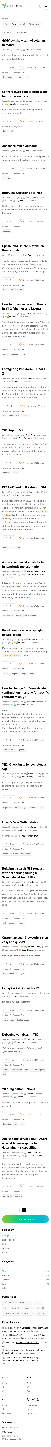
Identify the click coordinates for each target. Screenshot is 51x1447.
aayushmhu (30, 197)
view (16, 1124)
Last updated (8, 1240)
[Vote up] (6, 67)
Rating (5, 1244)
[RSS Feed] (38, 1399)
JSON (12, 131)
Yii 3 (6, 24)
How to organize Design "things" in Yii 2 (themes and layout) (24, 306)
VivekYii (30, 1093)
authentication (11, 1313)
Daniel (30, 255)
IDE (4, 415)
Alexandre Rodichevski (36, 571)
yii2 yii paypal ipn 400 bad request (16, 1020)
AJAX (38, 1302)
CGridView (25, 1302)
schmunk (33, 639)
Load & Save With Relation (20, 822)
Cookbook (6, 1413)
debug (5, 1070)
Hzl (16, 807)
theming (14, 354)
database (41, 1313)
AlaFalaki (30, 701)
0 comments (36, 49)
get (4, 923)
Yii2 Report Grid (13, 430)
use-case (24, 354)
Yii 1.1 (22, 24)
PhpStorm (26, 415)
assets (5, 673)
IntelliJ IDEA (14, 415)
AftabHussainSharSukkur (16, 1335)
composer (15, 673)
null (4, 547)
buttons (19, 289)
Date (4, 1235)
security (27, 1313)
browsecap (7, 1196)
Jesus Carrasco (11, 1350)
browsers (18, 1196)
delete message (9, 750)
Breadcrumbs (8, 289)
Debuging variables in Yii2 (20, 1034)
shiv (27, 49)
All (3, 1267)
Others (25, 1288)
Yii (5, 1308)
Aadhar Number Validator (19, 146)
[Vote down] (13, 67)
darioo (29, 993)
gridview (19, 77)
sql (42, 807)
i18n (40, 1308)
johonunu (31, 1039)
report (15, 472)
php (26, 1070)
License (30, 1409)
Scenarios (12, 923)
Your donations (12, 1427)
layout (5, 354)
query (23, 807)
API (3, 1387)
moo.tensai (31, 827)
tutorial (17, 1308)
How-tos (25, 1275)
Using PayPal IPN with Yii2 (20, 988)
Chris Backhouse (32, 435)
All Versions (34, 24)
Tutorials (25, 1279)
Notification (13, 973)
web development (38, 1070)
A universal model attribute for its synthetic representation (23, 564)
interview (6, 231)
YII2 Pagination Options (18, 1089)
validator (6, 178)
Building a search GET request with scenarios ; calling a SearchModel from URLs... (23, 872)
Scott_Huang (34, 773)
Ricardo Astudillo (13, 1357)
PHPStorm (7, 394)
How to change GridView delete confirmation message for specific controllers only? (25, 692)
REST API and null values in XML (24, 487)
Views (5, 1252)
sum (27, 77)
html (5, 131)
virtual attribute (30, 615)
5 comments (33, 642)
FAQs (25, 1284)
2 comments (41, 255)
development (16, 1070)
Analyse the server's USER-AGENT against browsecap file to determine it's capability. (25, 1143)
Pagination (7, 1124)
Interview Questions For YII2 (22, 193)
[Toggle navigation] (46, 6)
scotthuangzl (33, 807)
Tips (22, 72)
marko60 (29, 492)
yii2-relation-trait (30, 835)
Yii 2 (14, 24)
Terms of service (33, 1405)
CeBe (30, 378)
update (32, 673)
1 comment (24, 104)
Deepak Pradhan (33, 1152)
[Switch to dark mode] (40, 6)
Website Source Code (12, 1439)
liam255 (9, 1342)
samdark (14, 104)
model (18, 615)
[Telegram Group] (33, 1399)
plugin (24, 673)
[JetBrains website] (7, 1432)
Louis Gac (30, 882)
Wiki (4, 1391)
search (21, 923)
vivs (22, 1124)
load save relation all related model (17, 854)
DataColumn (8, 77)
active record (8, 615)
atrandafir (11, 1327)
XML (18, 547)
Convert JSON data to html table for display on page (24, 94)
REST (11, 547)
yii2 (22, 973)
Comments (7, 1248)
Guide (4, 1383)
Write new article (26, 1219)
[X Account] (28, 1399)
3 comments (36, 150)
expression (7, 807)
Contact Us (31, 1413)
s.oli (27, 313)
